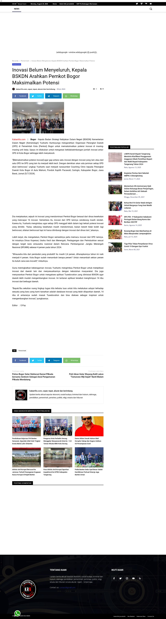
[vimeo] (141, 4)
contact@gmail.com (67, 587)
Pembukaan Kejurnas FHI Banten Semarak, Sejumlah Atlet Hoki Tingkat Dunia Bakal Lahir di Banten (26, 441)
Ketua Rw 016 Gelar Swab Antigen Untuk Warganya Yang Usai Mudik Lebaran (138, 205)
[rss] (140, 578)
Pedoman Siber (141, 616)
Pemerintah (16, 64)
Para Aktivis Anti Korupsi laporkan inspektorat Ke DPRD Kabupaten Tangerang (56, 472)
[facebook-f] (114, 578)
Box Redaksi (131, 616)
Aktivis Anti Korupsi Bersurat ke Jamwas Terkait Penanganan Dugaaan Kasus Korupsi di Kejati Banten (26, 472)
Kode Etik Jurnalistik (67, 4)
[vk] (146, 4)
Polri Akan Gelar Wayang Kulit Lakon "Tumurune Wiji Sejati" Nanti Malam (86, 375)
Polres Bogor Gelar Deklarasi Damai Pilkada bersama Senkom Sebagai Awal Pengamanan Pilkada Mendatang (33, 377)
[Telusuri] (151, 9)
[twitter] (137, 4)
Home (55, 4)
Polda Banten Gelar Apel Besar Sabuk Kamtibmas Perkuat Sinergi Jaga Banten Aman (89, 472)
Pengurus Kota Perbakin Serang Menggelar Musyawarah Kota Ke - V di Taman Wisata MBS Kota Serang (57, 441)
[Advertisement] (103, 33)
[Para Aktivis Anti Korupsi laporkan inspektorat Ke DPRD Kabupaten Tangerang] (57, 457)
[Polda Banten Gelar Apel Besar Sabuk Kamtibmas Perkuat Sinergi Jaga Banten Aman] (89, 457)
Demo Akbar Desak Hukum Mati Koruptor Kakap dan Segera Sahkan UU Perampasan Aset (88, 441)
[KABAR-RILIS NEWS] (28, 589)
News (16, 9)
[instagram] (127, 578)
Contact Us (151, 616)
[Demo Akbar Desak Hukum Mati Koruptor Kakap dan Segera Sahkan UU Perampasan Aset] (89, 426)
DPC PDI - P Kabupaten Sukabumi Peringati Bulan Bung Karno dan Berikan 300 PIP (137, 219)
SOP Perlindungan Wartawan (87, 4)
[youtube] (150, 4)
